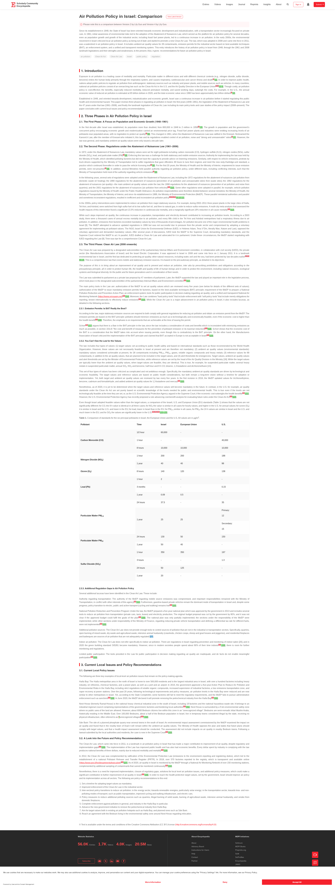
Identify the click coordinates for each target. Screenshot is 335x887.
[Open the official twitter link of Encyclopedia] (106, 861)
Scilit (237, 854)
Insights (267, 4)
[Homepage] (13, 4)
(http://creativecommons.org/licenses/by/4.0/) (195, 824)
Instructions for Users (200, 850)
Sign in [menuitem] (298, 4)
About (278, 4)
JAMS (237, 864)
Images (229, 4)
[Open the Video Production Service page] (315, 855)
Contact (194, 857)
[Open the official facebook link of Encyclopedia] (124, 861)
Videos (217, 4)
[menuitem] (308, 4)
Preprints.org (240, 850)
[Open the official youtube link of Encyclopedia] (118, 861)
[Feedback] (315, 863)
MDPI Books (240, 846)
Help (193, 854)
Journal (241, 4)
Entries (206, 4)
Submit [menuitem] (319, 4)
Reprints (254, 4)
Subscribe (86, 861)
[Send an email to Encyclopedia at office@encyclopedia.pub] (99, 861)
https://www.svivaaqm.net (110, 296)
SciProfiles (239, 857)
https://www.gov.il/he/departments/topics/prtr (100, 763)
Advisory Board (197, 846)
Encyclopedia (240, 861)
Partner (194, 861)
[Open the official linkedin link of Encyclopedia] (112, 861)
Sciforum (239, 843)
